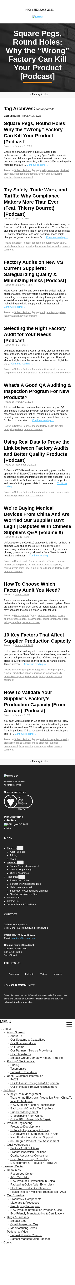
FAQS (14, 1079)
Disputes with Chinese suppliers (31, 561)
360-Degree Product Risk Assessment (34, 1141)
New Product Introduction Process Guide (36, 1209)
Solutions (9, 1090)
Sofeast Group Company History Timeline (36, 1057)
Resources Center (21, 1173)
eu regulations (47, 243)
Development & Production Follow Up (33, 1162)
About (7, 1028)
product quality (47, 492)
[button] (69, 1024)
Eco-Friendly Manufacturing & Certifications (37, 1213)
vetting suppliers (12, 622)
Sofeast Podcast (22, 170)
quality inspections (13, 429)
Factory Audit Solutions (24, 1148)
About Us (16, 1036)
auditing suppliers (56, 312)
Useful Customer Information (25, 1075)
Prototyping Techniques (25, 1206)
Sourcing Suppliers (24, 669)
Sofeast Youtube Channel (26, 1235)
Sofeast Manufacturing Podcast (30, 1238)
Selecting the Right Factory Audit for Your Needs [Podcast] (35, 334)
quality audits (30, 372)
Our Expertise (15, 1195)
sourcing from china (36, 246)
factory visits (31, 676)
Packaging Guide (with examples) (32, 1184)
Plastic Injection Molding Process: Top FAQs (38, 1191)
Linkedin (29, 974)
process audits (19, 619)
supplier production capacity (18, 673)
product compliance (14, 246)
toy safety (61, 243)
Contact (8, 1242)
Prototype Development (25, 1126)
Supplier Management (24, 1112)
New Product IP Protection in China (32, 1180)
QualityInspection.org (24, 1224)
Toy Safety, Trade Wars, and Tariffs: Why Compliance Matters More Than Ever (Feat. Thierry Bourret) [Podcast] (35, 202)
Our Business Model (23, 1043)
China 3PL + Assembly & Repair (30, 1119)
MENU (5, 1021)
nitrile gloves (19, 564)
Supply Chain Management (24, 1094)
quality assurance (49, 170)
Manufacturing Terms (23, 1228)
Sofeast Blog (18, 1220)
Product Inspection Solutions (28, 1151)
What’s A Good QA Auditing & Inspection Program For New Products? (37, 391)
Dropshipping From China (26, 1115)
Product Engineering (19, 1122)
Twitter (43, 974)
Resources (14, 1170)
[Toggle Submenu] (20, 848)
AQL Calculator (19, 1177)
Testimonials (18, 1068)
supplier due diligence (42, 568)
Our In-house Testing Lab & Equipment (34, 1083)
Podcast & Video (17, 1231)
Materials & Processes (24, 1202)
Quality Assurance (18, 1144)
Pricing (14, 1065)
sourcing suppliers (43, 746)
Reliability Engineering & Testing (30, 1130)
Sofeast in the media (23, 1072)
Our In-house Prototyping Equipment (33, 1086)
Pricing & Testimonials (21, 1061)
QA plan (59, 426)
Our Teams (17, 1046)
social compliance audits (55, 619)
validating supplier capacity (54, 739)
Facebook (13, 974)
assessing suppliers (53, 669)
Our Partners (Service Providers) (31, 1050)
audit (42, 312)
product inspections (14, 495)
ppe (28, 568)
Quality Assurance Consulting (29, 1155)
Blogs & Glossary (18, 1217)
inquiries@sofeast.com (23, 938)
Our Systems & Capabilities (27, 1039)
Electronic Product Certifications (30, 1188)
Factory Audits (21, 615)
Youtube (57, 974)
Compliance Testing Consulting (29, 1159)
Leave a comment (23, 177)
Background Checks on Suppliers (31, 1108)
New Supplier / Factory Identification (32, 1104)
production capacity (14, 676)
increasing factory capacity (48, 673)
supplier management (25, 174)
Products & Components (25, 1199)
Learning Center (13, 1166)
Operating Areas (20, 1054)
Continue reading (38, 164)
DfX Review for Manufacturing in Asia (34, 1133)
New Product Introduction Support (31, 1137)
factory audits (45, 174)
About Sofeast (16, 1032)
